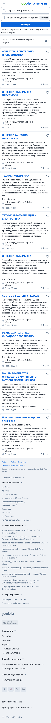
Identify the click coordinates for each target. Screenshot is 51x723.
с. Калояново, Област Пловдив (15, 498)
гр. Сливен (6, 512)
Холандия (6, 509)
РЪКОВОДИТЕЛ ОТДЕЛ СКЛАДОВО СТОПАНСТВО (18, 335)
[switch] (47, 41)
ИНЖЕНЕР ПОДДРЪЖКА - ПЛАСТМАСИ (17, 94)
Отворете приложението (41, 3)
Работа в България (11, 653)
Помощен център (10, 648)
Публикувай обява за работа (15, 668)
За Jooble (6, 636)
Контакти (6, 640)
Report (46, 84)
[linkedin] (23, 689)
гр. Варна (6, 487)
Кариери (6, 644)
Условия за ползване (12, 701)
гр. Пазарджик (8, 516)
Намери (25, 24)
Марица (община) (9, 505)
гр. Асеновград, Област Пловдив (16, 520)
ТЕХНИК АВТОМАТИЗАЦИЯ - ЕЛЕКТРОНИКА (19, 217)
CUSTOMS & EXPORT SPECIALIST (21, 295)
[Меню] (3, 3)
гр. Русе (5, 491)
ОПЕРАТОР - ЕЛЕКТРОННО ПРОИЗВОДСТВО (18, 53)
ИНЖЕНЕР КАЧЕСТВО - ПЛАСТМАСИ (15, 137)
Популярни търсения (12, 478)
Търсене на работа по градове (15, 603)
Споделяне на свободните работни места (23, 664)
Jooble (19, 717)
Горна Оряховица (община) (13, 502)
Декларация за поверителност (17, 707)
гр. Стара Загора (9, 494)
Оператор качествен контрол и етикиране (21, 419)
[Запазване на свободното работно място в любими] (48, 52)
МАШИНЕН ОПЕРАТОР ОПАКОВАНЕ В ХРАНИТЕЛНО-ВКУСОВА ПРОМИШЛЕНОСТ (19, 377)
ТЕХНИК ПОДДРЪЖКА (15, 175)
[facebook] (4, 689)
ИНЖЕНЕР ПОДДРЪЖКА (16, 256)
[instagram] (11, 689)
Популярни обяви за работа (14, 599)
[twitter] (17, 689)
